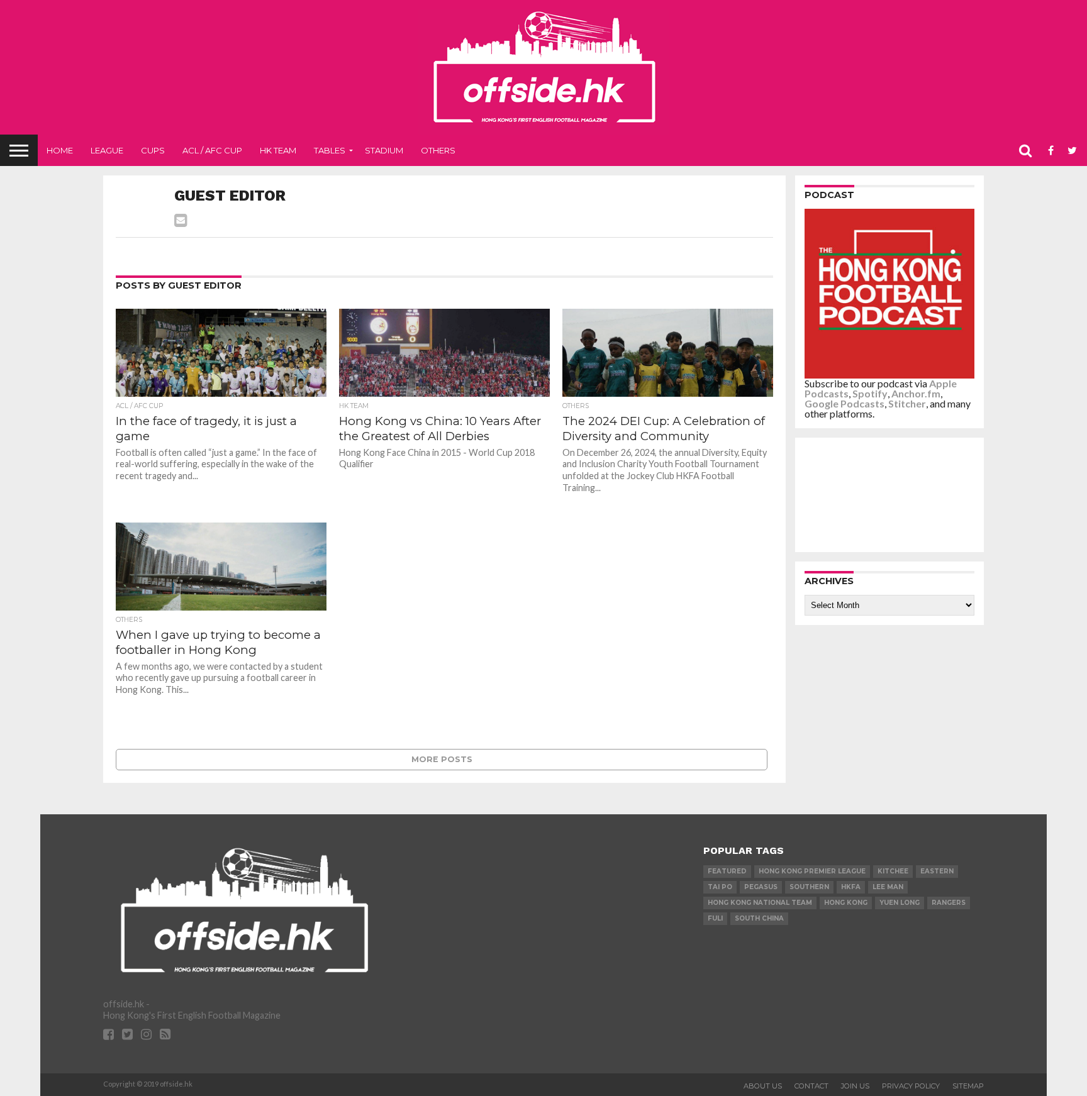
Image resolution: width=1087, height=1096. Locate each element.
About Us (763, 1086)
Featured (727, 871)
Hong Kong (845, 903)
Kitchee (893, 871)
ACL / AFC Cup (212, 150)
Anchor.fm (915, 393)
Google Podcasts (844, 403)
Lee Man (887, 887)
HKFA (851, 887)
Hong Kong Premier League (812, 871)
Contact (811, 1086)
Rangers (949, 903)
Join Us (855, 1086)
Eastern (937, 871)
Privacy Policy (911, 1086)
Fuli (715, 918)
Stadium (384, 150)
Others (438, 150)
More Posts (441, 759)
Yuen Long (899, 903)
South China (759, 918)
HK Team (278, 150)
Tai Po (720, 887)
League (107, 150)
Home (60, 150)
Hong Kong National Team (760, 903)
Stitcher (907, 403)
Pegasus (761, 887)
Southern (809, 887)
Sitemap (968, 1086)
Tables (329, 150)
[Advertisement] (893, 494)
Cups (153, 150)
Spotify (870, 393)
